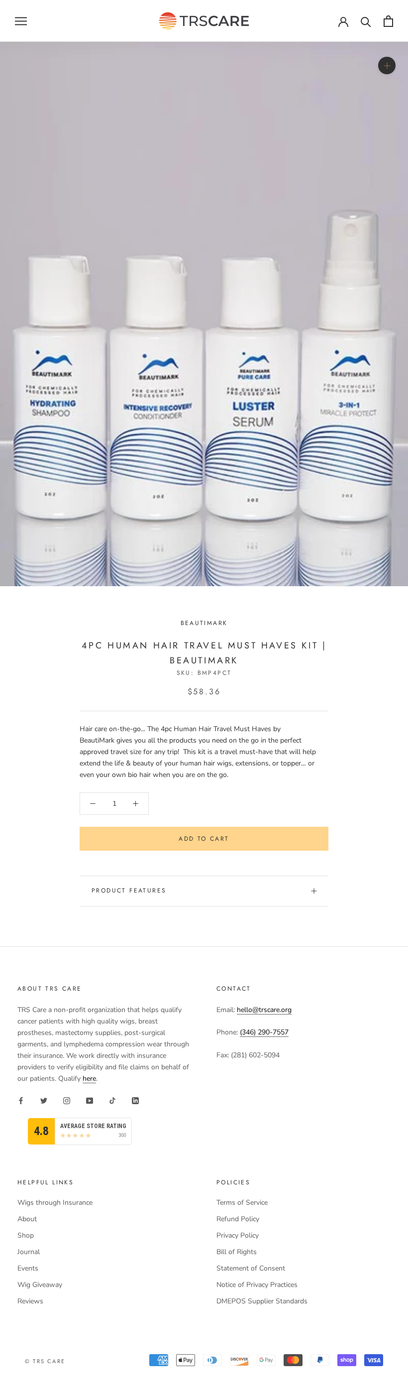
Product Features (129, 890)
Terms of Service (242, 1202)
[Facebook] (20, 1100)
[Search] (366, 21)
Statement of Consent (250, 1268)
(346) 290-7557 (264, 1032)
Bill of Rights (236, 1252)
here (89, 1078)
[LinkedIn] (135, 1100)
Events (27, 1268)
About (27, 1219)
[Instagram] (66, 1100)
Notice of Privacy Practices (257, 1284)
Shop (25, 1235)
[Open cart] (388, 21)
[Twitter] (43, 1100)
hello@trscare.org (264, 1010)
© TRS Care (45, 1361)
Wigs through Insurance (55, 1202)
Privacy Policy (237, 1235)
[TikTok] (112, 1100)
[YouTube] (89, 1100)
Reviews (30, 1301)
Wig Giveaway (39, 1284)
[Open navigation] (21, 21)
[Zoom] (387, 65)
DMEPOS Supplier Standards (261, 1301)
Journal (28, 1252)
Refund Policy (237, 1219)
